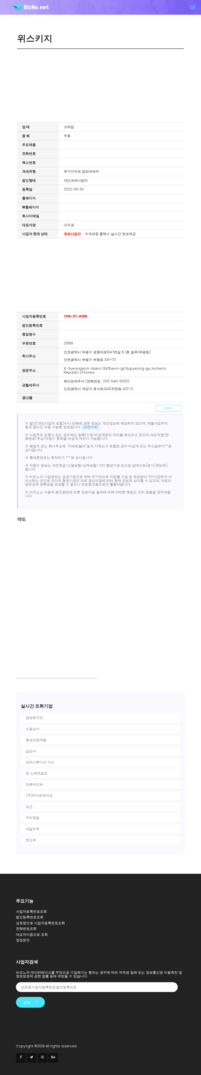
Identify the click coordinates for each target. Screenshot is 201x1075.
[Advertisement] (101, 85)
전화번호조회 (26, 928)
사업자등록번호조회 (31, 911)
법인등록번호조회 (29, 917)
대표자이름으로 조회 (32, 934)
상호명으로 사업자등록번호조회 (40, 923)
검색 (26, 1002)
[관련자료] (90, 427)
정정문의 (168, 408)
